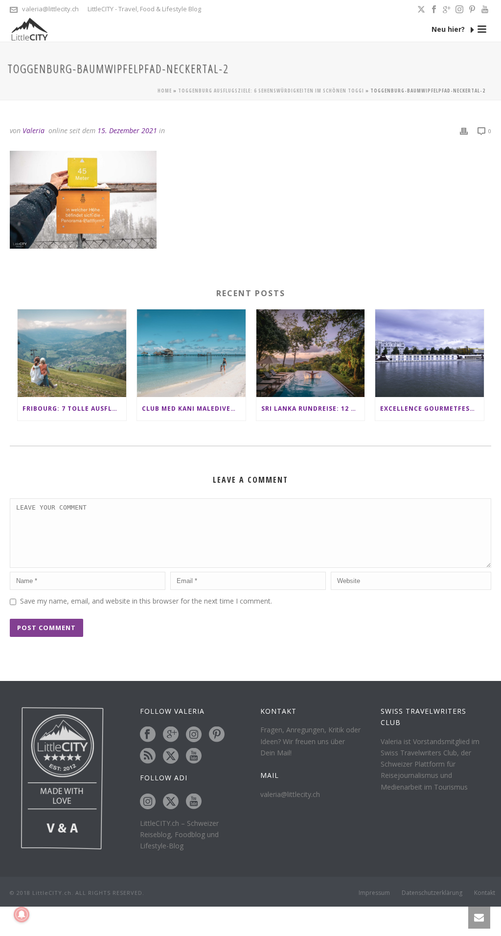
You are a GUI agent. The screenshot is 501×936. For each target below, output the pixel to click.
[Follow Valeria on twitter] (171, 756)
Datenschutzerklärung (432, 893)
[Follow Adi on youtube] (194, 802)
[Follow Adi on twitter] (171, 802)
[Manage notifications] (21, 914)
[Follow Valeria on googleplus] (171, 734)
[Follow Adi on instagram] (148, 802)
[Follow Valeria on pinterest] (217, 734)
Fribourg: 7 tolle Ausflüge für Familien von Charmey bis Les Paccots (74, 408)
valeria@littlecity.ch (50, 8)
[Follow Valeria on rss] (148, 756)
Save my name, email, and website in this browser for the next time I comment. (146, 601)
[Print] (464, 130)
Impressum (374, 893)
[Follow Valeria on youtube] (194, 756)
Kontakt (484, 893)
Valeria (34, 130)
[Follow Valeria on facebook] (148, 734)
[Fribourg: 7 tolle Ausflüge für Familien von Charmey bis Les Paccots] (72, 353)
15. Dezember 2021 (127, 130)
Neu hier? (449, 29)
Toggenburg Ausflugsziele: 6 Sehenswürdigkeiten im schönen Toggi (271, 90)
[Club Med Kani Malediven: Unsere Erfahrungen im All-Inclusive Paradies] (191, 353)
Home (165, 90)
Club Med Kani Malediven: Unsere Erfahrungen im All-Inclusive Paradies (194, 408)
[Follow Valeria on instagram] (194, 734)
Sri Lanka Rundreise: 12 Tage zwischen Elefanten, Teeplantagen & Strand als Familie (313, 408)
